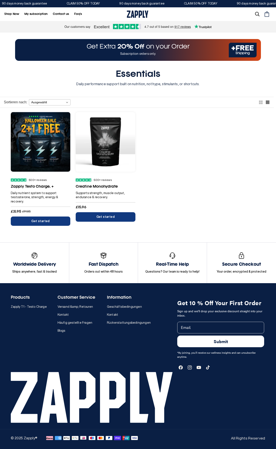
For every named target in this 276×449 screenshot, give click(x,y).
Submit (221, 341)
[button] (257, 14)
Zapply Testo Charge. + (32, 186)
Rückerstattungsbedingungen (129, 322)
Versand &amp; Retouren (75, 306)
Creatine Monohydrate (97, 186)
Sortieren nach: (15, 102)
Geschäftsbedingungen (124, 306)
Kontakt (63, 314)
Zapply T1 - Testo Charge (29, 306)
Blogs (61, 330)
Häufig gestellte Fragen (75, 322)
